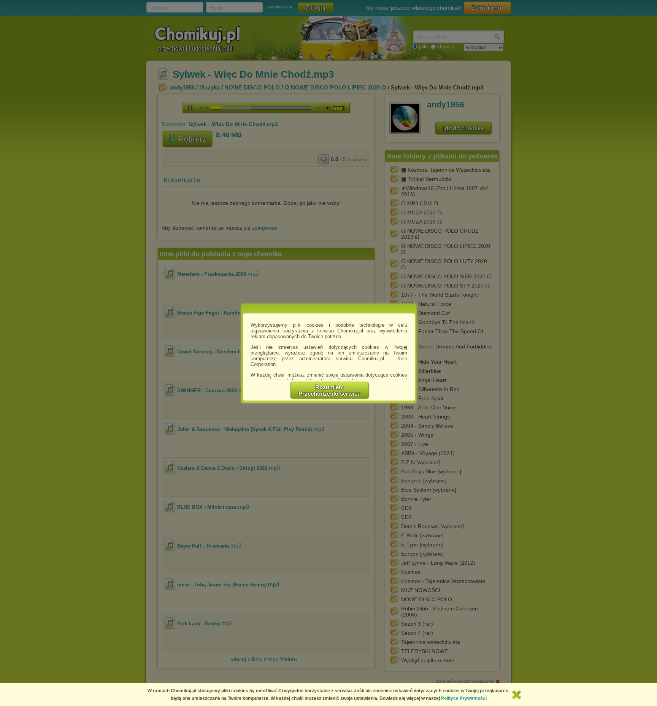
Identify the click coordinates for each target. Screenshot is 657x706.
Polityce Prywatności (464, 698)
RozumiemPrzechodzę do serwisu (329, 390)
